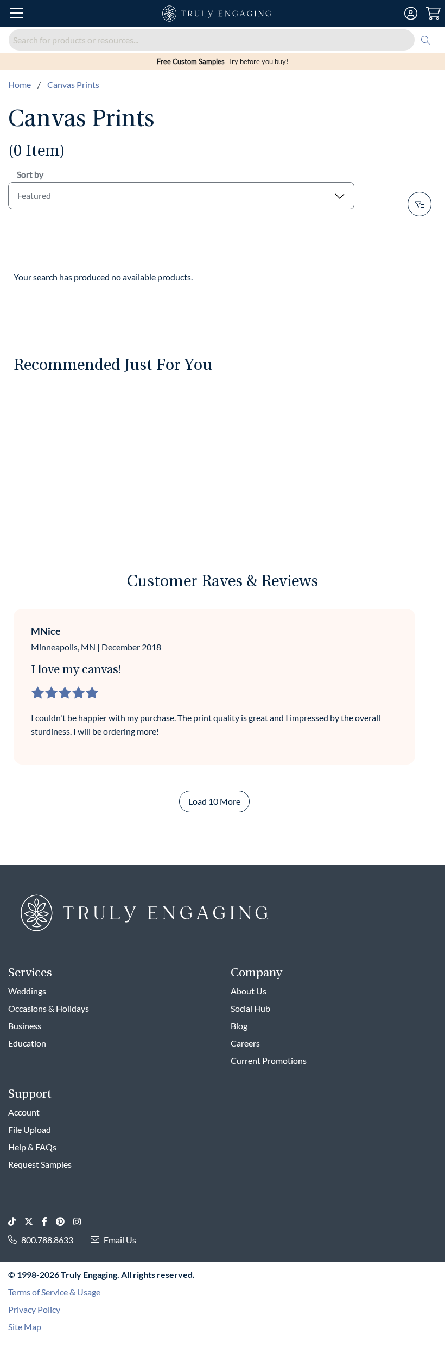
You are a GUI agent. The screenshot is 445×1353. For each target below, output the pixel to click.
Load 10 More (214, 801)
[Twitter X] (33, 1222)
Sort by (30, 174)
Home (19, 84)
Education (27, 1043)
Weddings (27, 991)
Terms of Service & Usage (54, 1292)
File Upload (29, 1129)
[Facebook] (49, 1222)
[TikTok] (16, 1222)
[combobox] (222, 40)
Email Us (120, 1240)
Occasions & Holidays (48, 1008)
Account (24, 1112)
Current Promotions (269, 1060)
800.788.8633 (47, 1240)
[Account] (411, 13)
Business (24, 1025)
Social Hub (250, 1008)
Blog (239, 1025)
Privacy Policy (34, 1309)
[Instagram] (81, 1222)
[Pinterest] (64, 1222)
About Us (248, 991)
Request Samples (40, 1164)
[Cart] (433, 13)
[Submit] (425, 40)
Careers (245, 1043)
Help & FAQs (32, 1147)
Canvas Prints (73, 84)
